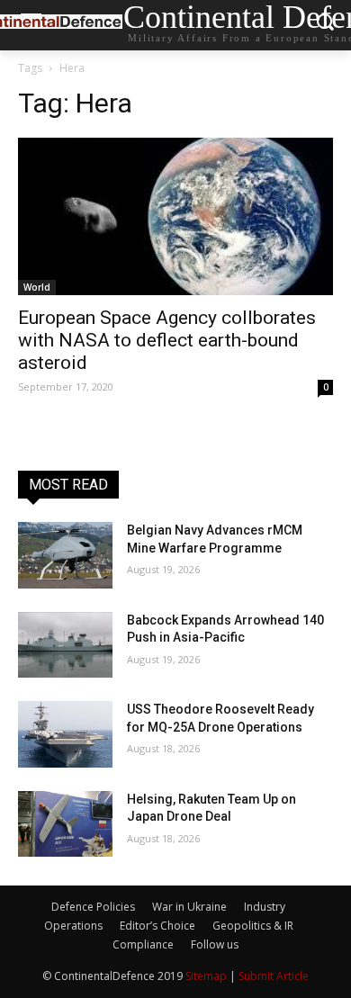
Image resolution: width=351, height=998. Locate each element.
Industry (264, 906)
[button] (324, 25)
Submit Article (273, 976)
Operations (73, 925)
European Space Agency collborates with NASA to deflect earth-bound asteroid (167, 340)
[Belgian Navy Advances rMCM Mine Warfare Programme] (65, 555)
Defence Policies (93, 906)
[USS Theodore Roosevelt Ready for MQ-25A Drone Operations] (65, 734)
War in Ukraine (189, 906)
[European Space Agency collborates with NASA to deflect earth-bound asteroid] (175, 216)
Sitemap (206, 976)
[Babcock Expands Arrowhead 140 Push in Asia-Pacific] (65, 645)
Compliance (143, 944)
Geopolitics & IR (252, 925)
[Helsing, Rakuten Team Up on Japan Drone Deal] (65, 824)
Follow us (214, 944)
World (36, 287)
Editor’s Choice (157, 925)
